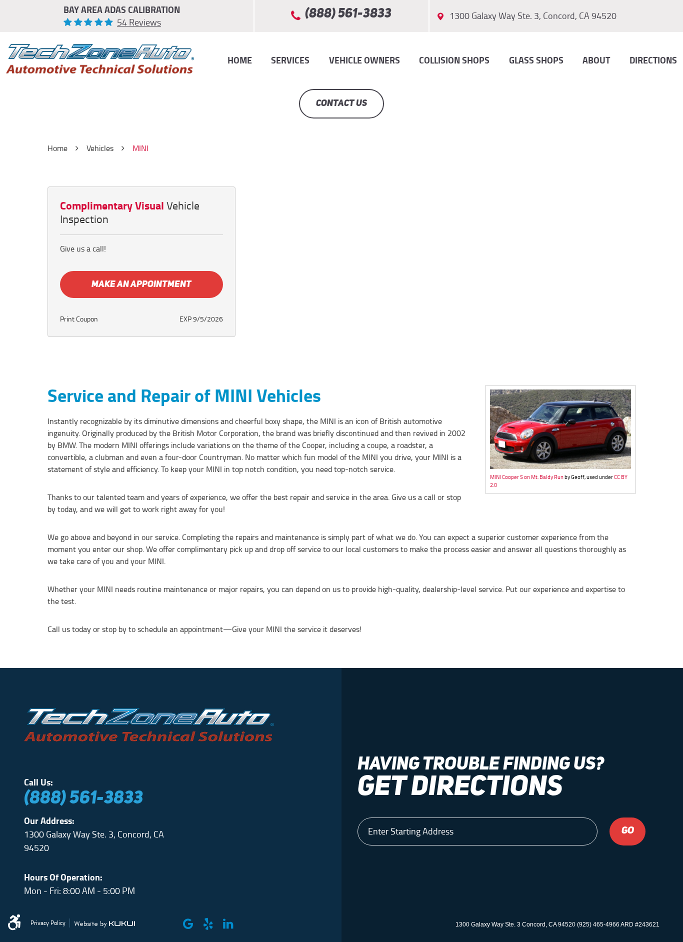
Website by (104, 924)
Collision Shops (454, 60)
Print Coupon (79, 319)
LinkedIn (228, 924)
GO (628, 831)
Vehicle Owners (364, 60)
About (596, 60)
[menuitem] (240, 60)
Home (240, 60)
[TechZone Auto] (100, 59)
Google (188, 924)
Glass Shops (536, 60)
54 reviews (139, 22)
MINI (140, 148)
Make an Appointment (142, 284)
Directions (653, 60)
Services (290, 60)
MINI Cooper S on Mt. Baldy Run (527, 477)
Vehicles (100, 148)
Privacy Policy (48, 923)
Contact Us (341, 103)
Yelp (208, 924)
